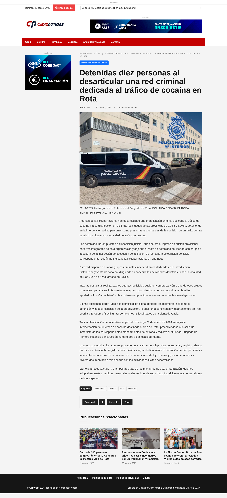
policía (113, 388)
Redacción (85, 107)
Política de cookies (102, 477)
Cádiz (28, 42)
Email (127, 402)
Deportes (73, 42)
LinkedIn (113, 402)
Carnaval (115, 42)
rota (122, 388)
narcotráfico (100, 388)
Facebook (90, 402)
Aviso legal (82, 477)
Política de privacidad (127, 477)
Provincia (55, 42)
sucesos (132, 388)
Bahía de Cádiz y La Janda (99, 53)
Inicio (82, 53)
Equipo (147, 477)
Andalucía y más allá (94, 42)
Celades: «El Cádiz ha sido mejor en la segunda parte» (109, 7)
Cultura (41, 42)
